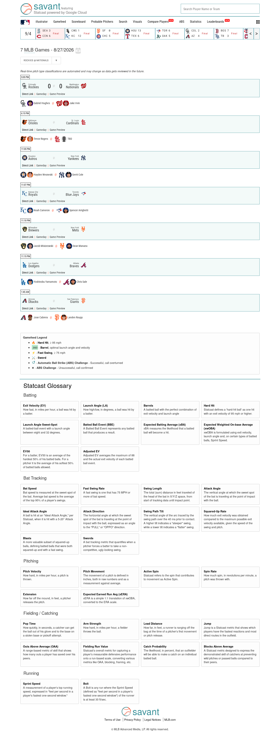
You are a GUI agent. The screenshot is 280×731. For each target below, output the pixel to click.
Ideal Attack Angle (35, 511)
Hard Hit (43, 342)
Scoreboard (79, 21)
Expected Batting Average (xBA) (165, 424)
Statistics (195, 21)
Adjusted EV (91, 451)
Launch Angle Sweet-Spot (40, 424)
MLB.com (170, 719)
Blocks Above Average (218, 646)
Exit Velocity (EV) (34, 405)
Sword (42, 357)
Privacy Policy (133, 719)
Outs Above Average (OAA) (40, 646)
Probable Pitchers (102, 21)
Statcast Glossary (47, 385)
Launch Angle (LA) (95, 405)
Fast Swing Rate (94, 488)
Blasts (27, 538)
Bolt (86, 683)
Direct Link (28, 94)
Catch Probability (155, 646)
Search (123, 21)
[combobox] (220, 9)
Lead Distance (153, 623)
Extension (29, 594)
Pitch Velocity (32, 571)
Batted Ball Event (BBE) (98, 424)
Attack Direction (93, 511)
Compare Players (158, 21)
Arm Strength (92, 623)
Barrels (148, 405)
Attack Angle (212, 488)
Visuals (137, 21)
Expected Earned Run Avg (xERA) (105, 594)
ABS (181, 21)
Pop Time (29, 623)
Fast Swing (45, 353)
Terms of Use (112, 719)
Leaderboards (218, 21)
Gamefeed (59, 21)
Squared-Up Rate (215, 511)
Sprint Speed (31, 683)
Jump (207, 623)
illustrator (42, 21)
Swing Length (153, 488)
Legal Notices (153, 719)
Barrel (44, 347)
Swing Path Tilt (154, 511)
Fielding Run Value (95, 646)
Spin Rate (210, 571)
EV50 (26, 451)
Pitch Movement (94, 571)
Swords (88, 538)
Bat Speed (30, 488)
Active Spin (151, 571)
